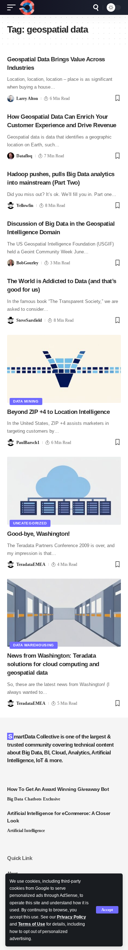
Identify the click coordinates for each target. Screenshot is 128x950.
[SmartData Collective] (26, 7)
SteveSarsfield (29, 320)
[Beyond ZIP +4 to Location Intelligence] (64, 369)
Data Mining (26, 401)
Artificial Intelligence (26, 830)
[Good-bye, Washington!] (64, 491)
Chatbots (33, 799)
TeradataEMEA (31, 564)
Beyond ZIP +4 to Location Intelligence (58, 412)
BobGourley (27, 262)
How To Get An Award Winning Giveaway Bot (58, 789)
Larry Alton (27, 98)
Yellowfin (24, 205)
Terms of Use (31, 924)
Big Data (15, 799)
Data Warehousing (33, 645)
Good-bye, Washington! (38, 533)
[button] (107, 910)
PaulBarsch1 (27, 442)
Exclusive (51, 799)
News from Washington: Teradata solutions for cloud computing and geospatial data (53, 664)
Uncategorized (30, 523)
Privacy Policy (71, 917)
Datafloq (24, 155)
